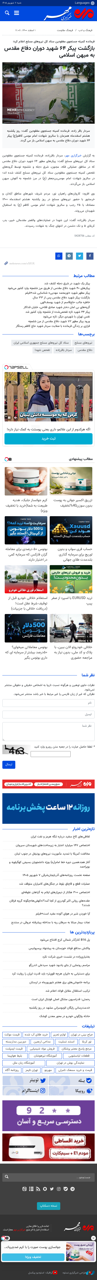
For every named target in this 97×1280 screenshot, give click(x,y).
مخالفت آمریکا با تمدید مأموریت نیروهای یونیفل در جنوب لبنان (52, 854)
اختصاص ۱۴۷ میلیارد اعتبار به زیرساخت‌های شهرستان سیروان (53, 845)
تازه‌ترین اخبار (84, 829)
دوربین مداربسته (16, 1041)
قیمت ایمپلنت (14, 1048)
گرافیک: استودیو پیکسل (40, 1273)
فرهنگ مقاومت (65, 30)
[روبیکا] (45, 1189)
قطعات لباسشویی (79, 1056)
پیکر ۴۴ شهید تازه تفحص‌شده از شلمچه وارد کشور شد (57, 312)
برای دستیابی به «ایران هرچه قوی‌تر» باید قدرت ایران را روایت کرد (51, 973)
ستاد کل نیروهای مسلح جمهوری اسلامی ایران (41, 343)
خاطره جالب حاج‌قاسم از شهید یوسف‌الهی (65, 302)
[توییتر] (52, 1189)
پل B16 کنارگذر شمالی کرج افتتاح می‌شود (65, 940)
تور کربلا (86, 1041)
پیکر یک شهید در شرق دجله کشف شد (67, 283)
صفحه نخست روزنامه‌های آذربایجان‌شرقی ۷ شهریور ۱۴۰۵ (56, 875)
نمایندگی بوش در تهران (70, 1063)
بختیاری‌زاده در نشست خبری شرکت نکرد (66, 957)
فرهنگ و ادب (85, 30)
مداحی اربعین (42, 1041)
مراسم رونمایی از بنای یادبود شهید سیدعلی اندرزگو (59, 965)
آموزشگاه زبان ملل (24, 1063)
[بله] (66, 1189)
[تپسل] (6, 367)
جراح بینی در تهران (82, 1034)
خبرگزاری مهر (74, 155)
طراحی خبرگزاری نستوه (74, 1273)
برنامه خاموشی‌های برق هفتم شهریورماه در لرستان (59, 982)
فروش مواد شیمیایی (42, 1048)
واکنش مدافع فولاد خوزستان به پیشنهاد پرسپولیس (59, 948)
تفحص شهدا (42, 350)
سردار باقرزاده (64, 350)
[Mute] (16, 417)
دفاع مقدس (85, 350)
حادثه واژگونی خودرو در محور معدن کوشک (64, 1016)
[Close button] (93, 1238)
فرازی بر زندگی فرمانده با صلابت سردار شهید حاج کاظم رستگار (53, 326)
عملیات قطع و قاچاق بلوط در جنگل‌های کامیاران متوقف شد (54, 884)
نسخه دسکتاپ (48, 1206)
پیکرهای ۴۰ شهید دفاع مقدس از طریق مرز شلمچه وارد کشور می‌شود (49, 288)
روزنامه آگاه (12, 1070)
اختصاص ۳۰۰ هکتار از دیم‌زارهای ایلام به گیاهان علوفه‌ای (55, 892)
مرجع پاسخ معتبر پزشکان (77, 1048)
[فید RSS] (38, 1189)
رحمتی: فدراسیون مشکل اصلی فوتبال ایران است (61, 999)
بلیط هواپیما (15, 1056)
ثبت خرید (49, 439)
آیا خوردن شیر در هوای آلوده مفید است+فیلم (63, 913)
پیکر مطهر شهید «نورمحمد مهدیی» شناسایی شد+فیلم (57, 293)
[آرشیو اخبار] (31, 1189)
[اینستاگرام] (59, 1189)
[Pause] (9, 417)
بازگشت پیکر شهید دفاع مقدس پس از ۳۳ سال (61, 297)
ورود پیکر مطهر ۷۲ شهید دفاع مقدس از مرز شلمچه (59, 321)
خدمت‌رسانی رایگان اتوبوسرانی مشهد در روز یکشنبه (59, 1008)
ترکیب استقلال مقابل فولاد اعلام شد (67, 991)
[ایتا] (24, 1189)
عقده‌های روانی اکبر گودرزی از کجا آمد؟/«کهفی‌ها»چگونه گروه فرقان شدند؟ (49, 903)
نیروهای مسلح (83, 343)
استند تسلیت (66, 1041)
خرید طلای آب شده (36, 1034)
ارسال (8, 764)
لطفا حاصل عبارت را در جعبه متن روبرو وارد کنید (64, 747)
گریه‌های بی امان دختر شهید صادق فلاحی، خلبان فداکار (57, 307)
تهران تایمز (31, 1070)
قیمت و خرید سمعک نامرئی (75, 1070)
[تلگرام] (73, 1189)
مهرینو (48, 1070)
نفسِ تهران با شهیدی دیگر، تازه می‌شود (66, 316)
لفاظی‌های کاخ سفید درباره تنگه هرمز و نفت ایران (60, 836)
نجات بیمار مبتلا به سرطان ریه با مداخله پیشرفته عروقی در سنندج (50, 922)
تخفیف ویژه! (33, 1257)
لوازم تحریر (59, 1034)
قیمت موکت (12, 1034)
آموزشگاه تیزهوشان (45, 1056)
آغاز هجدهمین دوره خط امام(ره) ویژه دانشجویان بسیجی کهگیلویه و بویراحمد (49, 864)
